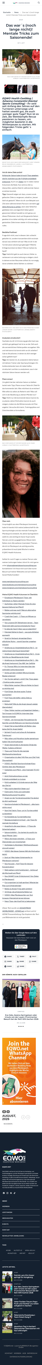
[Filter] (4, 1111)
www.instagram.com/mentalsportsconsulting (19, 588)
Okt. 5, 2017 (21, 43)
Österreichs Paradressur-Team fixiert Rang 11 (24, 1316)
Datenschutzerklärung (21, 1357)
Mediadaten (7, 1218)
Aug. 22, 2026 (21, 1023)
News (16, 12)
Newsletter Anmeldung (13, 1236)
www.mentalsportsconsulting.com (15, 581)
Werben (6, 1206)
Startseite (7, 12)
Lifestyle (18, 1250)
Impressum (32, 1353)
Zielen (21, 182)
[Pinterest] (11, 1193)
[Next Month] (28, 1117)
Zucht (31, 1253)
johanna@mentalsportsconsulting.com (22, 565)
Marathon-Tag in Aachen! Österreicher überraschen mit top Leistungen (27, 1328)
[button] (19, 1026)
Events (5, 1224)
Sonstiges (21, 1011)
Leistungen (7, 1212)
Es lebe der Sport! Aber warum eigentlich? (20, 629)
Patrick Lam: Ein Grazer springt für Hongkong (24, 1276)
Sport (21, 20)
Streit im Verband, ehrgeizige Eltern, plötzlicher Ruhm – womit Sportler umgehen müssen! (19, 641)
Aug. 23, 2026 (18, 1280)
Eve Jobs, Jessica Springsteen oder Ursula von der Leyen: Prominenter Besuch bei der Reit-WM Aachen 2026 (21, 1017)
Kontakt (6, 1230)
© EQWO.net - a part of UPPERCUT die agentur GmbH (21, 1346)
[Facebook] (3, 1193)
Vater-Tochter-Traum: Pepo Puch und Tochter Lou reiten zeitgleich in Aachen (26, 1304)
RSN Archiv (30, 1250)
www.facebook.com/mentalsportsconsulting (19, 584)
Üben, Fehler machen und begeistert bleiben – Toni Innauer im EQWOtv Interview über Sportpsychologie (21, 713)
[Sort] (8, 1111)
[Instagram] (7, 1193)
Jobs (9, 1250)
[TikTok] (14, 1193)
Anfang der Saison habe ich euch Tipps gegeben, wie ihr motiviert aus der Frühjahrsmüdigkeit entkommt (20, 178)
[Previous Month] (23, 1117)
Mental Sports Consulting (19, 102)
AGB (24, 1353)
